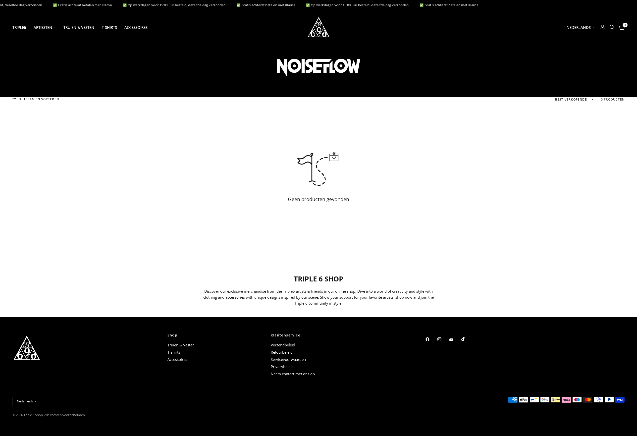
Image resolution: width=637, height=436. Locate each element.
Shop (172, 335)
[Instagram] (442, 339)
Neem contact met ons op (293, 373)
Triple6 (19, 27)
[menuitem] (21, 27)
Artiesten (43, 27)
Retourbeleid (282, 352)
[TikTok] (466, 338)
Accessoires (136, 27)
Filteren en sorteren (38, 99)
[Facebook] (430, 339)
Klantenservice (286, 335)
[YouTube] (454, 339)
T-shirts (109, 27)
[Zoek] (612, 27)
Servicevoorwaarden (288, 359)
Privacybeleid (282, 366)
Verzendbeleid (283, 344)
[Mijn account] (602, 27)
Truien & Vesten (78, 27)
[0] (621, 27)
